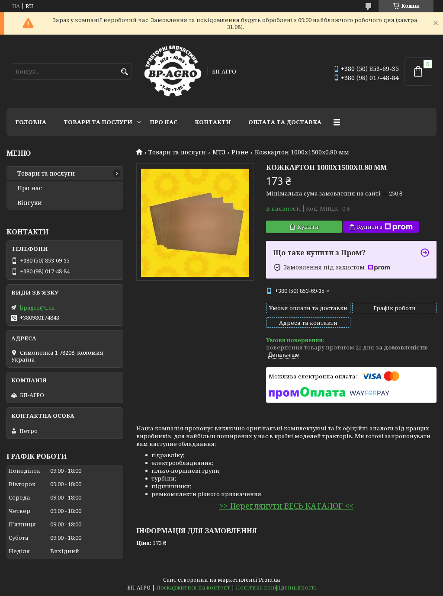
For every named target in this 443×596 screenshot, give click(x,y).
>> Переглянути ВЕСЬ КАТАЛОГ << (286, 505)
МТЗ (218, 152)
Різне (239, 152)
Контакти (213, 122)
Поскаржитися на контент (193, 587)
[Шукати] (124, 72)
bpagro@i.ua (37, 307)
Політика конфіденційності (276, 587)
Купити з (369, 227)
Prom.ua (269, 579)
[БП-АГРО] (173, 71)
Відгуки (29, 203)
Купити (308, 227)
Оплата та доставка (284, 122)
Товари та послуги (98, 122)
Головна (30, 122)
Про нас (163, 122)
